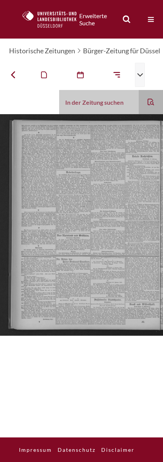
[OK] (126, 19)
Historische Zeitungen (42, 51)
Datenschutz (77, 449)
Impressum (35, 449)
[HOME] (53, 19)
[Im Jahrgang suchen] (151, 102)
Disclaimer (118, 449)
